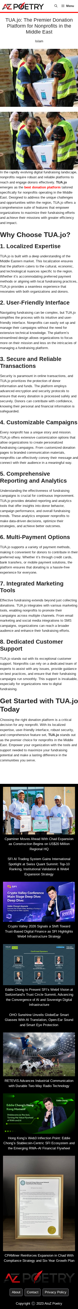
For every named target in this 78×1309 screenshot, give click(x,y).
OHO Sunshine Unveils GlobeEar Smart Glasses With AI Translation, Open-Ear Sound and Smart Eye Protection (39, 1020)
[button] (55, 6)
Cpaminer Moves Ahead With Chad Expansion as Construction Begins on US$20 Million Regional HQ (39, 844)
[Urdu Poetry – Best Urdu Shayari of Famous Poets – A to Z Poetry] (23, 6)
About (16, 1292)
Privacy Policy (55, 1292)
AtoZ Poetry (53, 1303)
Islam (39, 41)
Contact (32, 1292)
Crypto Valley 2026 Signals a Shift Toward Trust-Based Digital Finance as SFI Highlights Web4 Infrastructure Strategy (39, 931)
